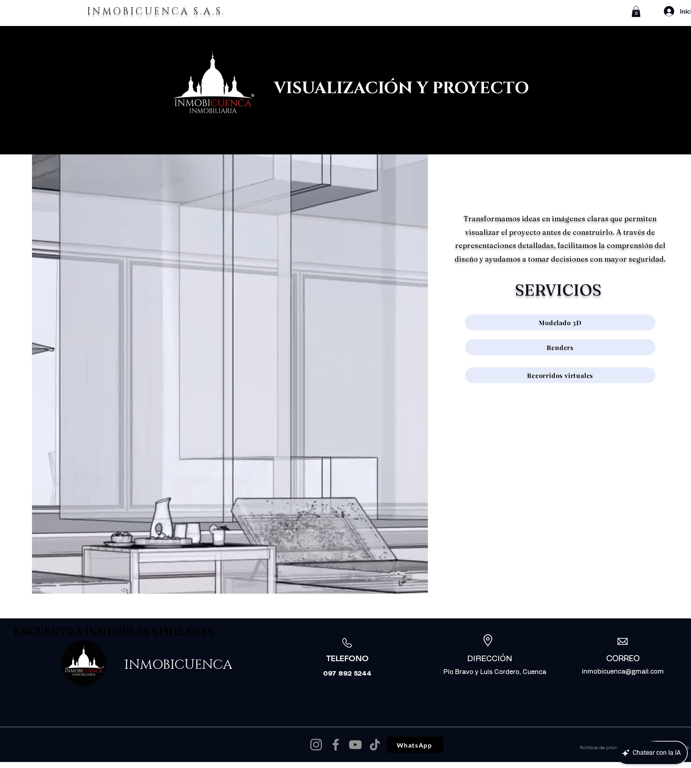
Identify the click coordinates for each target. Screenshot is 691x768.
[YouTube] (355, 744)
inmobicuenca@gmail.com (623, 671)
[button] (636, 11)
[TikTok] (375, 744)
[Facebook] (336, 744)
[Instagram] (316, 744)
